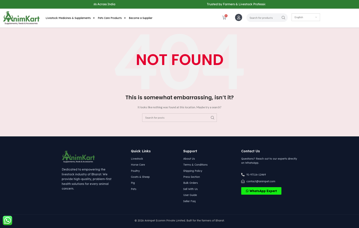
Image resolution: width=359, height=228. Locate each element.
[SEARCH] (283, 17)
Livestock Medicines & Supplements (68, 18)
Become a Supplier (140, 18)
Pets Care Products (110, 18)
